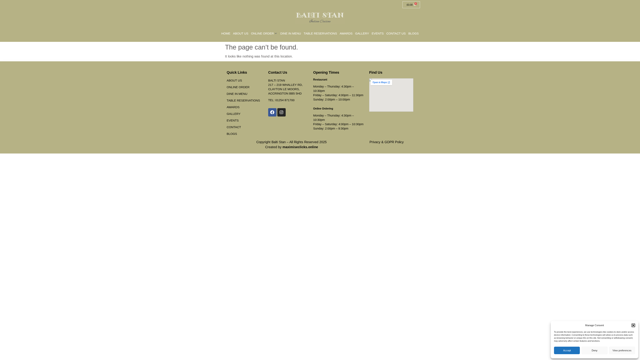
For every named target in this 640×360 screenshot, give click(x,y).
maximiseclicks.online (300, 147)
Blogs (413, 33)
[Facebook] (272, 112)
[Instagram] (281, 112)
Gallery (362, 33)
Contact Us (396, 33)
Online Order (262, 33)
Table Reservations (320, 33)
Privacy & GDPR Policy (387, 142)
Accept (567, 350)
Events (378, 33)
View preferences (622, 350)
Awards (346, 33)
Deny (595, 350)
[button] (633, 325)
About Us (240, 33)
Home (225, 33)
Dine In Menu (290, 33)
